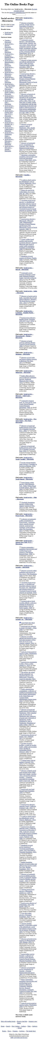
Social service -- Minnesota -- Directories (9, 74)
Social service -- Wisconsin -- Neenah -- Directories (9, 148)
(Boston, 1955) (27, 940)
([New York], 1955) (28, 157)
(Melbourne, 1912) (27, 181)
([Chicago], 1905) (28, 928)
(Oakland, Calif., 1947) (27, 806)
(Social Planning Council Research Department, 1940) (27, 404)
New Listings (16, 1026)
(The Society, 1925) (27, 904)
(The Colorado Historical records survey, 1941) (27, 146)
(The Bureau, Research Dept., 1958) (28, 551)
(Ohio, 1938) (28, 628)
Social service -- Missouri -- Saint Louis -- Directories (24, 395)
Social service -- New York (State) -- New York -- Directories (10, 86)
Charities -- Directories (8, 41)
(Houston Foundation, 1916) (27, 957)
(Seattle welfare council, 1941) (27, 127)
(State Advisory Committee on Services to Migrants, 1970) (28, 464)
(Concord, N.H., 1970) (27, 762)
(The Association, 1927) (27, 525)
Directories (8, 34)
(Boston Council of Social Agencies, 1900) (27, 343)
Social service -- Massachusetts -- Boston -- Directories (9, 63)
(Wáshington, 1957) (28, 653)
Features (15, 1031)
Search (8, 1026)
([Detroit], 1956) (28, 748)
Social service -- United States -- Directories (9, 129)
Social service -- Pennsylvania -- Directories (9, 107)
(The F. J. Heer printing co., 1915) (28, 663)
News (9, 1031)
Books (4, 1031)
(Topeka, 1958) (28, 258)
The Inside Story (31, 1031)
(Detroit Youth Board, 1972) (28, 46)
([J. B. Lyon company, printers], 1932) (27, 640)
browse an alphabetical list (17, 12)
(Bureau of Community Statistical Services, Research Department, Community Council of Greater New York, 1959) (28, 986)
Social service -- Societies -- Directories (9, 119)
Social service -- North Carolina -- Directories (10, 92)
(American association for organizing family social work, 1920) (27, 776)
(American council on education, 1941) (27, 676)
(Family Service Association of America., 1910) (26, 25)
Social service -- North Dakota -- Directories (9, 97)
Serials (20, 1028)
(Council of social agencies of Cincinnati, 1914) (27, 205)
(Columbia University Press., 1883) (27, 428)
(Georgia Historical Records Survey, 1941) (27, 971)
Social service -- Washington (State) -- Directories (9, 135)
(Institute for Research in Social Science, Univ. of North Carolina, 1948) (27, 604)
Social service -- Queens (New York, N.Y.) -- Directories (9, 113)
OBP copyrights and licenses (18, 1037)
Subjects (34, 1026)
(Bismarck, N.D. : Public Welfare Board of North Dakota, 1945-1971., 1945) (28, 486)
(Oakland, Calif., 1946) (28, 832)
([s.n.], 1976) (27, 319)
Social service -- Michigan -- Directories (9, 68)
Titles (29, 1026)
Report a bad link (22, 1021)
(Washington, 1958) (28, 1004)
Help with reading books (8, 1021)
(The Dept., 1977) (28, 360)
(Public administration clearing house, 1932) (28, 695)
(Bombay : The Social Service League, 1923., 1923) (28, 299)
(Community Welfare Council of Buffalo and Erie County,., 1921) (27, 877)
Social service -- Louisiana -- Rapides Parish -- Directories (10, 56)
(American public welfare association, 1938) (28, 63)
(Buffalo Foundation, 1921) (28, 865)
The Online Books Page (19, 4)
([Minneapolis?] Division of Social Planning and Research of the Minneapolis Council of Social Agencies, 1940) (28, 79)
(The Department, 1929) (28, 573)
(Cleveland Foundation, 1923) (25, 915)
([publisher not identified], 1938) (28, 244)
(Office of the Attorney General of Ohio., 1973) (27, 505)
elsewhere (10, 26)
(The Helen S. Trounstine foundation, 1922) (27, 849)
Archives (21, 1031)
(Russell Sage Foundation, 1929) (27, 790)
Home (2, 1026)
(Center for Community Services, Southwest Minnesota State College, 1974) (27, 379)
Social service (9, 32)
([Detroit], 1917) (27, 736)
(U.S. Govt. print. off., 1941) (27, 191)
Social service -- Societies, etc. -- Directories (9, 124)
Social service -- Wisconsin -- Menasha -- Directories (9, 142)
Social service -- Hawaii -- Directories (9, 45)
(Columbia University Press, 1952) (27, 448)
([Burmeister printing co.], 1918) (26, 891)
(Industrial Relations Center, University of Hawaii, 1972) (27, 276)
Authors (23, 1026)
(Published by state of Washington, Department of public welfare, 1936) (27, 717)
